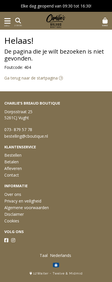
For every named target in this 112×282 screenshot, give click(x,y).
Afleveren (13, 168)
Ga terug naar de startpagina (31, 78)
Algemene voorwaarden (26, 207)
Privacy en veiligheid (22, 201)
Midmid (76, 273)
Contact (11, 175)
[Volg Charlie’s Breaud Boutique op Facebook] (6, 240)
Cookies (11, 221)
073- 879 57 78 (18, 129)
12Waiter (41, 273)
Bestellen (13, 155)
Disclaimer (14, 214)
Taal (44, 255)
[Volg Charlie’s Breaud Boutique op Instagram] (13, 240)
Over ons (12, 194)
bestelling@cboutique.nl (26, 136)
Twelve (59, 273)
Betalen (11, 161)
